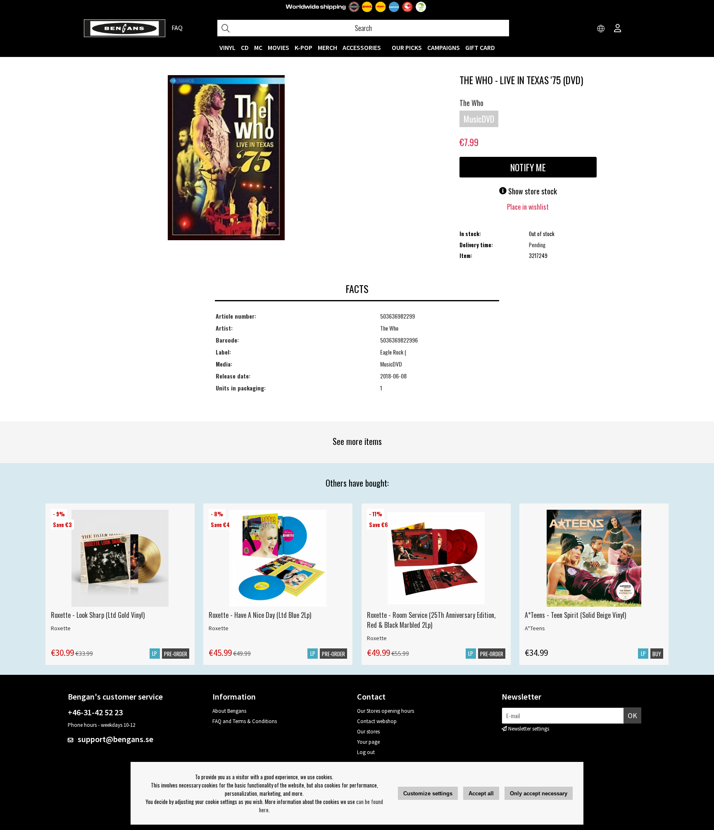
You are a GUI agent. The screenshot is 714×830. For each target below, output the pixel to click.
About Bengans (229, 710)
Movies (278, 47)
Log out (366, 752)
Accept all (481, 793)
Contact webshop (377, 721)
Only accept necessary (538, 793)
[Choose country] (601, 28)
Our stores (368, 731)
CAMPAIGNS (443, 47)
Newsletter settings (528, 728)
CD (245, 47)
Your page (368, 741)
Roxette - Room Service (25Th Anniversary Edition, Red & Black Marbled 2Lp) (431, 620)
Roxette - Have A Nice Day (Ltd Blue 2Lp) (260, 615)
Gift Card (480, 47)
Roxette (61, 628)
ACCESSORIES (362, 47)
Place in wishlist (528, 207)
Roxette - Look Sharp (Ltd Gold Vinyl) (98, 615)
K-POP (303, 47)
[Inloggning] (617, 29)
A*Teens (535, 628)
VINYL (227, 47)
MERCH (327, 47)
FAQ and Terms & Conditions (244, 721)
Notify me (528, 167)
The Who (471, 102)
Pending (537, 245)
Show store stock (532, 191)
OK (632, 715)
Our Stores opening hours (385, 710)
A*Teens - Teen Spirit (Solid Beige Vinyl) (575, 615)
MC (258, 47)
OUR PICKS (407, 47)
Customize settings (427, 793)
